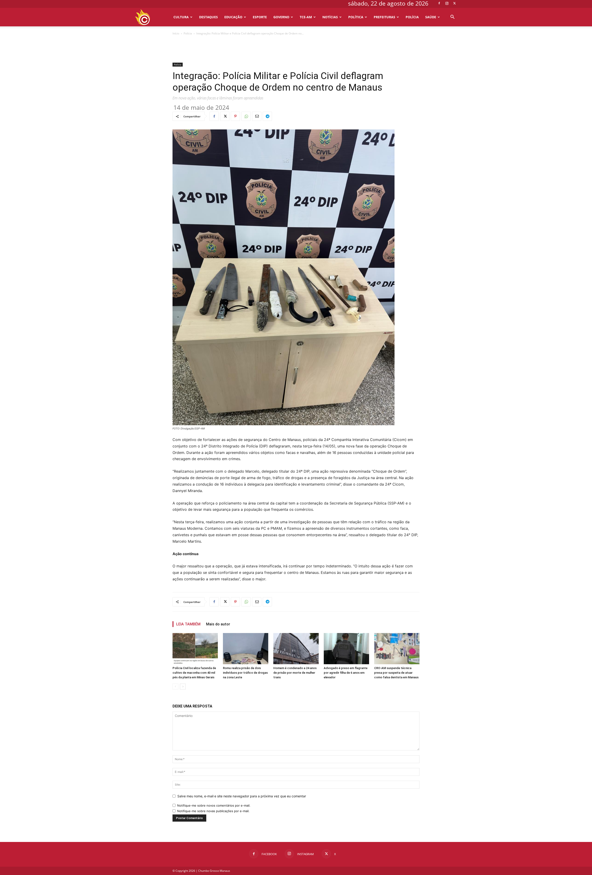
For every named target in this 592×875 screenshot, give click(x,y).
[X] (454, 3)
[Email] (256, 116)
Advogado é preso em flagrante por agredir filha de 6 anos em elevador (345, 672)
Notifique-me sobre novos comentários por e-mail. (213, 805)
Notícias (330, 17)
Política (355, 17)
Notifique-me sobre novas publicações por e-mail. (213, 811)
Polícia (412, 17)
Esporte (260, 17)
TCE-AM (306, 17)
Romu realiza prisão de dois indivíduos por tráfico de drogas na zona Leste (245, 672)
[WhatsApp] (246, 116)
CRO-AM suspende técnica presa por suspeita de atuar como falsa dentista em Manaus (396, 672)
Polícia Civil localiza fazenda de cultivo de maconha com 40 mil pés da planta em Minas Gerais (194, 672)
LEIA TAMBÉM (188, 624)
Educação (233, 17)
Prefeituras (384, 17)
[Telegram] (267, 116)
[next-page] (183, 686)
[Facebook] (439, 3)
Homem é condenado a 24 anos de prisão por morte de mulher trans (295, 672)
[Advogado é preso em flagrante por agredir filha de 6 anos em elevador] (346, 648)
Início (176, 33)
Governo (281, 17)
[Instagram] (446, 3)
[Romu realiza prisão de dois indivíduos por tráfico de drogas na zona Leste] (245, 648)
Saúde (430, 17)
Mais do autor (218, 624)
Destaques (208, 17)
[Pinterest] (235, 116)
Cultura (181, 17)
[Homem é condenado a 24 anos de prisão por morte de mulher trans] (296, 648)
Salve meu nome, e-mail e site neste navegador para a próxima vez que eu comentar (241, 796)
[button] (452, 17)
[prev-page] (175, 686)
